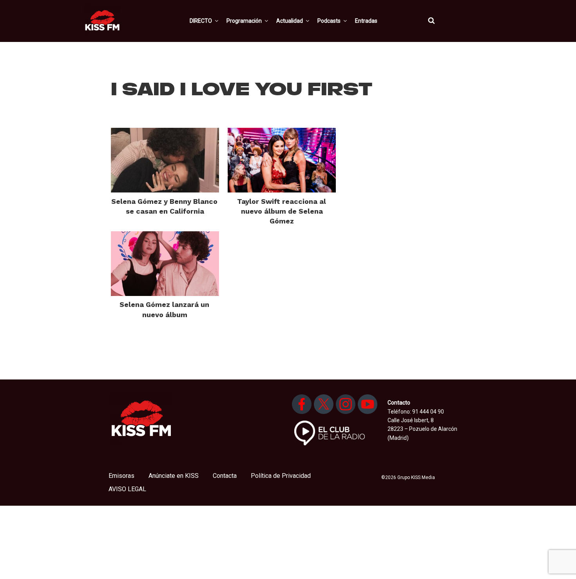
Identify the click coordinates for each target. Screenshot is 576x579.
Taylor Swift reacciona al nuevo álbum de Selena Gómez (281, 211)
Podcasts (329, 21)
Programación (244, 21)
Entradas (366, 21)
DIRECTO (201, 21)
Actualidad (289, 21)
